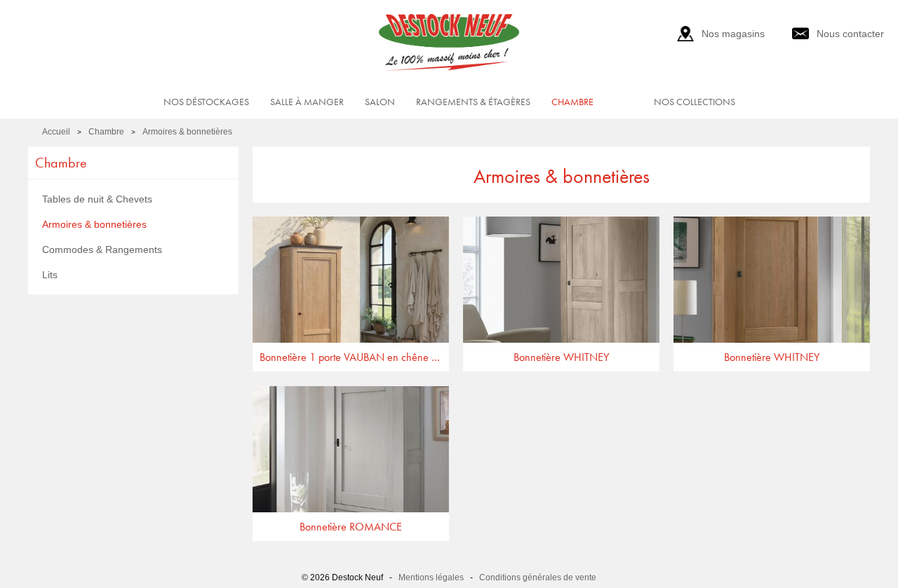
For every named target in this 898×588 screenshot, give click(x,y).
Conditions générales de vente (537, 577)
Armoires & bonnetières (187, 132)
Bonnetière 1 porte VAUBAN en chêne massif (354, 357)
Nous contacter (850, 33)
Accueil (56, 132)
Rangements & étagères (473, 101)
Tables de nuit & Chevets (97, 199)
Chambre (572, 101)
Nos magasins (733, 33)
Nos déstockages (206, 101)
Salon (380, 101)
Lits (50, 274)
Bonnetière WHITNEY (561, 357)
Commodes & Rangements (102, 249)
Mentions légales (431, 577)
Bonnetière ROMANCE (351, 526)
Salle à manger (307, 101)
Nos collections (694, 101)
